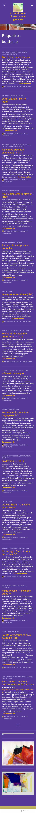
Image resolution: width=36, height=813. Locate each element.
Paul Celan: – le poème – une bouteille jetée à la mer (18, 683)
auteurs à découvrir (13, 52)
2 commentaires (26, 576)
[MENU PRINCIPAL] (32, 5)
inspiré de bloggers (12, 456)
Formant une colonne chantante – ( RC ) (14, 335)
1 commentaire (25, 86)
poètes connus (27, 676)
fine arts (21, 95)
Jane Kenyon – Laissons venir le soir (16, 506)
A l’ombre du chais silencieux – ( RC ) (13, 151)
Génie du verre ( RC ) (14, 373)
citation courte (8, 676)
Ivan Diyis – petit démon (16, 57)
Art (3, 52)
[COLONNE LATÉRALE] (18, 725)
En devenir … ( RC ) (13, 460)
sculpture (24, 456)
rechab (7, 86)
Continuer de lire (24, 84)
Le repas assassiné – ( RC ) (17, 294)
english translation (9, 370)
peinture (13, 54)
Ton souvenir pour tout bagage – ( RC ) (15, 414)
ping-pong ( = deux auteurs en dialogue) (16, 144)
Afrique (5, 330)
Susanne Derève (18, 146)
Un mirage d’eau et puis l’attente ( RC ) (16, 553)
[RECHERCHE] (4, 5)
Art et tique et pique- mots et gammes (18, 16)
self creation (7, 146)
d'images (5, 191)
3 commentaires (26, 361)
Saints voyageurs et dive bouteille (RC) (16, 636)
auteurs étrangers (9, 242)
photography (13, 330)
